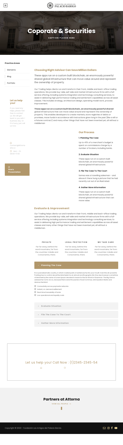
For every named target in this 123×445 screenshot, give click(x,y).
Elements (11, 70)
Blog (9, 76)
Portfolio (11, 83)
